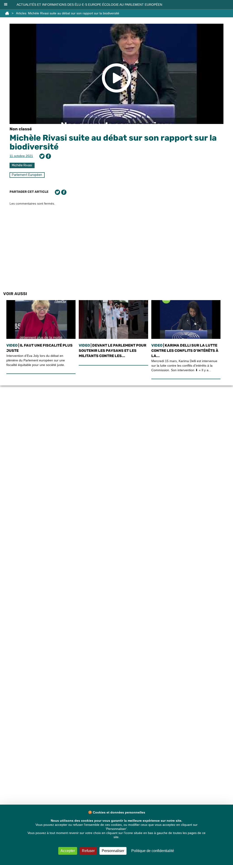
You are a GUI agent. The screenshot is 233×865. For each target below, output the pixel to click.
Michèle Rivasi (22, 165)
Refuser (88, 851)
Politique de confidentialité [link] (152, 851)
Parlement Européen (27, 175)
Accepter (68, 851)
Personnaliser (113, 851)
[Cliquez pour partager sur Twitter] (42, 156)
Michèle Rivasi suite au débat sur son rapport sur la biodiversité (113, 142)
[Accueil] (7, 13)
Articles (21, 13)
